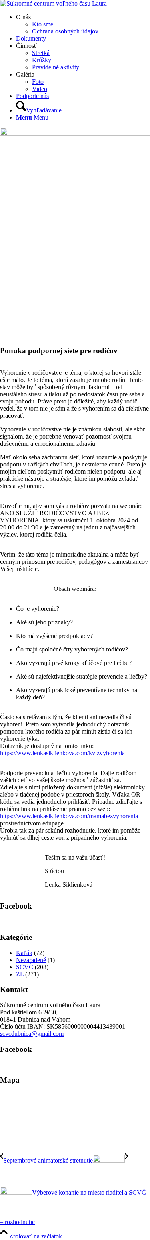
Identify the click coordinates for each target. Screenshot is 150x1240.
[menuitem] (83, 24)
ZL (20, 974)
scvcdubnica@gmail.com (32, 1033)
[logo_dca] (53, 3)
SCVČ (24, 967)
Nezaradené (31, 960)
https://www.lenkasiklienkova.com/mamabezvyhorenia (69, 816)
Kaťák (24, 952)
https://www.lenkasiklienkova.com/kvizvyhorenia (62, 753)
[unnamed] (75, 133)
